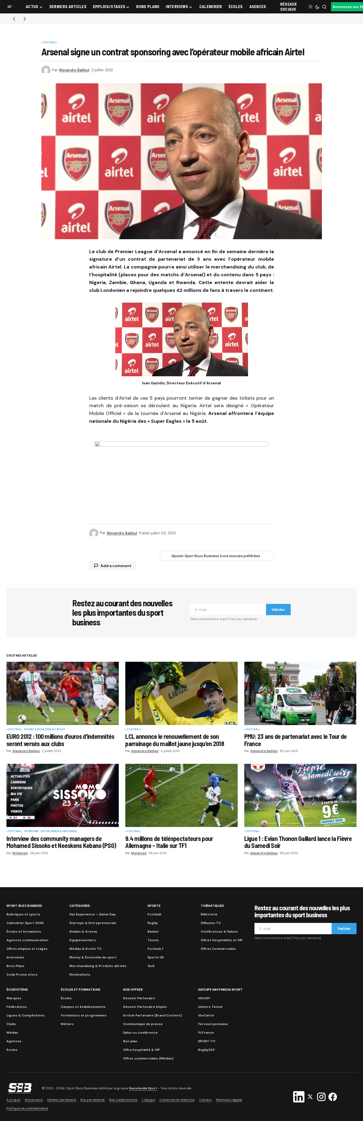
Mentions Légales (229, 1100)
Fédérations (16, 1007)
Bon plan (130, 1041)
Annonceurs (34, 1100)
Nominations (79, 974)
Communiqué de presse (143, 1024)
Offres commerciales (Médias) (148, 1058)
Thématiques (212, 906)
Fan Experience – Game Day (92, 914)
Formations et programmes (84, 1015)
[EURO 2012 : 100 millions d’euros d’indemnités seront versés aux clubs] (62, 693)
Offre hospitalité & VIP (141, 1050)
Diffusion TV (211, 923)
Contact (205, 1100)
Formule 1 (155, 949)
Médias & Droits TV (85, 949)
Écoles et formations (23, 931)
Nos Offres (133, 989)
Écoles (66, 998)
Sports (154, 906)
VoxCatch (206, 1015)
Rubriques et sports (23, 914)
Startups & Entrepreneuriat (92, 923)
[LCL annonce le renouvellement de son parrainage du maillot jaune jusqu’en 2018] (181, 693)
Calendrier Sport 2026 (25, 923)
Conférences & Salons (219, 931)
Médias (12, 1032)
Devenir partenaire (61, 1100)
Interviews (15, 957)
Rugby (153, 923)
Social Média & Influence (59, 831)
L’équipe (148, 1100)
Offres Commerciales (218, 949)
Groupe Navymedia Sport (220, 989)
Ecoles (11, 1050)
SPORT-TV (206, 1041)
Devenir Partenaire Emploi (145, 1007)
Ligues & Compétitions (25, 1015)
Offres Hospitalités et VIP (222, 940)
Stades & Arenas (83, 931)
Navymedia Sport (143, 1088)
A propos (13, 1100)
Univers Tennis (210, 1007)
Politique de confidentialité (27, 1108)
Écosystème (17, 989)
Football (50, 42)
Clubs (11, 1024)
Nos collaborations (123, 1100)
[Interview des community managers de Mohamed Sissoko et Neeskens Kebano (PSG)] (62, 795)
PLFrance (206, 1032)
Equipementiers (82, 940)
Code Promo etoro (22, 974)
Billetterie (209, 914)
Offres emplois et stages (27, 949)
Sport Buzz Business (24, 906)
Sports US (156, 957)
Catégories (79, 906)
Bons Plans (15, 966)
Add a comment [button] (115, 565)
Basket (153, 931)
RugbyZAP (206, 1050)
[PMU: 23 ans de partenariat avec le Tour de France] (300, 693)
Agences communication (27, 940)
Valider (278, 609)
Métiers (67, 1024)
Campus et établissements (83, 1007)
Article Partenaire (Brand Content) (152, 1015)
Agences (13, 1041)
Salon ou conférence (140, 1032)
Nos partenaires (92, 1100)
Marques (13, 998)
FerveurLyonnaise (213, 1024)
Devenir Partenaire (139, 998)
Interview (31, 831)
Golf (151, 966)
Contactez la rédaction (177, 1100)
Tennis (153, 940)
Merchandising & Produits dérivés (98, 966)
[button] (9, 6)
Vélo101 (204, 998)
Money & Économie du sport (45, 729)
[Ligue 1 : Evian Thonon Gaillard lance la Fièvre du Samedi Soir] (300, 795)
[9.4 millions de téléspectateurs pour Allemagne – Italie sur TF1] (181, 795)
